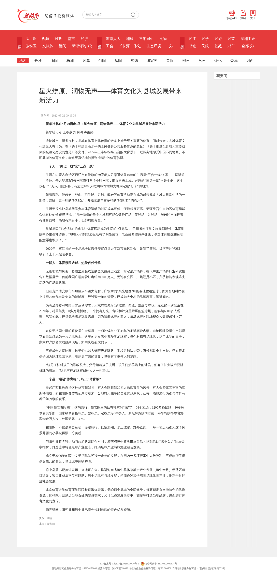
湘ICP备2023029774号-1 (126, 563)
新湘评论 (79, 46)
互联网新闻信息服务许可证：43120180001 (74, 568)
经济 (84, 39)
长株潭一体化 (130, 46)
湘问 (62, 46)
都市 (71, 39)
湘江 (192, 39)
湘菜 (231, 39)
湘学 (205, 39)
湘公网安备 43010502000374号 (161, 563)
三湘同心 (146, 39)
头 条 (31, 39)
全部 (245, 46)
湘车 (231, 46)
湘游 (218, 39)
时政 (58, 39)
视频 (45, 39)
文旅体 (47, 46)
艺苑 (218, 46)
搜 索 (135, 15)
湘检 (129, 39)
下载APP (231, 18)
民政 (205, 46)
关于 (253, 18)
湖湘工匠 (247, 39)
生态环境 (153, 46)
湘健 (192, 46)
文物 (163, 39)
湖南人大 (113, 39)
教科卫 (31, 46)
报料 (243, 18)
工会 (109, 46)
